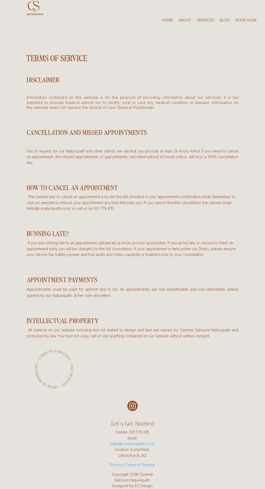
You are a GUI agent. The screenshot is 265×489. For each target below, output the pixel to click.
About (185, 20)
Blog (225, 20)
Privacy (116, 465)
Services (205, 20)
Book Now (246, 20)
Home (167, 20)
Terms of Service (140, 465)
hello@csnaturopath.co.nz (132, 444)
